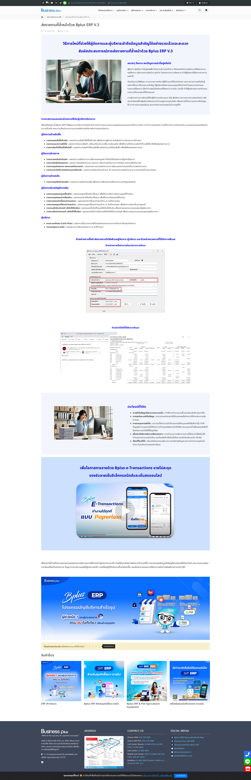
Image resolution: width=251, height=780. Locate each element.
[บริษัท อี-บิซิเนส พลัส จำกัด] (43, 762)
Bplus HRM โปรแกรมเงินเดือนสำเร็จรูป (189, 737)
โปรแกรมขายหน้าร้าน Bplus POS (186, 744)
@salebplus (179, 748)
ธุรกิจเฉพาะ (121, 10)
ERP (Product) (48, 704)
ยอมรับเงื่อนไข (180, 776)
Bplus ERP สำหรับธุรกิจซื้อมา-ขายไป (101, 704)
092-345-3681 (145, 737)
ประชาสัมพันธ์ (165, 10)
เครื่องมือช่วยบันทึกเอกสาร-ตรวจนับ (187, 704)
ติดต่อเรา (180, 10)
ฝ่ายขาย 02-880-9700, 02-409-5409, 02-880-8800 (88, 3)
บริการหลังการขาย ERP (54, 17)
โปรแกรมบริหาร (105, 10)
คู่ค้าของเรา (136, 10)
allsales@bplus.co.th (183, 755)
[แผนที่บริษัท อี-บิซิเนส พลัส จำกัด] (104, 752)
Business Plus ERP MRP (184, 741)
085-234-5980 (148, 741)
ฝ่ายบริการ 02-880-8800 (119, 3)
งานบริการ (150, 10)
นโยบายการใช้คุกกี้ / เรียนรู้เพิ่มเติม (157, 775)
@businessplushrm (182, 752)
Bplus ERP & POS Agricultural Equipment (143, 705)
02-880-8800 (143, 750)
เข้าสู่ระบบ (205, 3)
